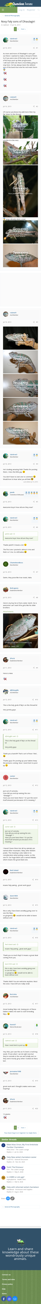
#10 (36, 700)
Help (3, 1289)
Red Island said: (10, 944)
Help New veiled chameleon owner (21, 1157)
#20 (36, 1108)
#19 (36, 1081)
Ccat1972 (10, 1159)
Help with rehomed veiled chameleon (23, 1187)
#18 (36, 1034)
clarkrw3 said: (10, 1041)
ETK (8, 1169)
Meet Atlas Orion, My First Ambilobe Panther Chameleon (22, 1145)
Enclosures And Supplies (23, 1189)
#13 (36, 820)
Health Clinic (21, 1179)
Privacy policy (7, 1284)
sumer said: (9, 827)
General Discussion (21, 1159)
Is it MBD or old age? (15, 1177)
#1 (37, 48)
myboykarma (11, 1179)
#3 (37, 322)
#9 (37, 668)
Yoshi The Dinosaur (15, 1167)
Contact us (6, 1275)
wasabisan (10, 1189)
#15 (36, 905)
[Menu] (2, 10)
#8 (37, 597)
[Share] (33, 48)
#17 (36, 1004)
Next (22, 29)
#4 (37, 464)
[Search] (38, 10)
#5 (37, 502)
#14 (36, 880)
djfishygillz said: (10, 736)
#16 (36, 938)
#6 (37, 527)
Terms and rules (8, 1279)
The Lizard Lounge (22, 1150)
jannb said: (9, 534)
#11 (36, 730)
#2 (37, 106)
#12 (36, 785)
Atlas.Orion (10, 1150)
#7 (37, 572)
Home (4, 1294)
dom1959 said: (10, 964)
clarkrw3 (6, 25)
